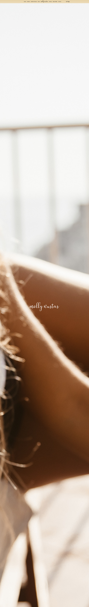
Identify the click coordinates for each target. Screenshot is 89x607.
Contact (59, 1)
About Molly (55, 1)
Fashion (28, 1)
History (50, 1)
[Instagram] (66, 1)
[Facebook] (67, 1)
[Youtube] (68, 1)
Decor (39, 1)
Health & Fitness (34, 1)
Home (25, 1)
